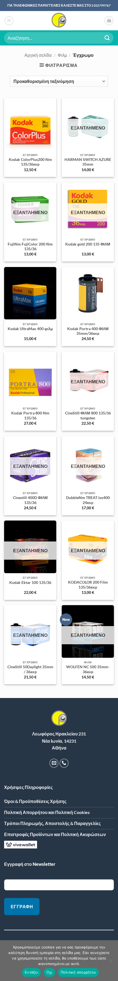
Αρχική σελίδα (38, 55)
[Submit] (107, 38)
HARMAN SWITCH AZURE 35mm (87, 162)
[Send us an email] (53, 763)
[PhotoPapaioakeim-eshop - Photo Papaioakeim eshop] (59, 20)
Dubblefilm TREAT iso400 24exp (88, 500)
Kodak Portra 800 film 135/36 (30, 415)
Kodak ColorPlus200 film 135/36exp (30, 162)
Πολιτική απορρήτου (78, 972)
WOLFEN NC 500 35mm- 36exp (87, 669)
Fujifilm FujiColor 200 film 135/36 (30, 246)
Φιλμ (62, 55)
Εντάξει (31, 972)
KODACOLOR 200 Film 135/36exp (88, 584)
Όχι (49, 972)
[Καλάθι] (109, 20)
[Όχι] (110, 962)
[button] (9, 20)
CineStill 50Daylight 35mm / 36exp (30, 669)
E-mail (9, 876)
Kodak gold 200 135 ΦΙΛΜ (87, 244)
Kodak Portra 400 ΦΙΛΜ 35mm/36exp (88, 331)
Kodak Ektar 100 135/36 (30, 582)
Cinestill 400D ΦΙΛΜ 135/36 (30, 500)
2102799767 (101, 5)
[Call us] (64, 763)
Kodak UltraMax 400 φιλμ (30, 329)
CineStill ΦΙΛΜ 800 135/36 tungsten (88, 415)
